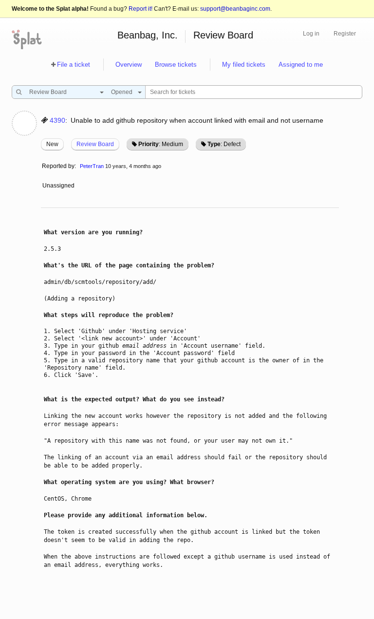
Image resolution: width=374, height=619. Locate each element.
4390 (57, 120)
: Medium (160, 144)
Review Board (223, 35)
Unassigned (59, 185)
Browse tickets (176, 64)
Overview (128, 64)
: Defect (224, 144)
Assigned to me (301, 64)
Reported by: (59, 166)
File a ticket (73, 64)
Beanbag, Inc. (147, 35)
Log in (311, 33)
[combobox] (64, 92)
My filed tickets (243, 64)
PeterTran (92, 166)
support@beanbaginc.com (235, 8)
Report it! (140, 8)
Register (345, 33)
